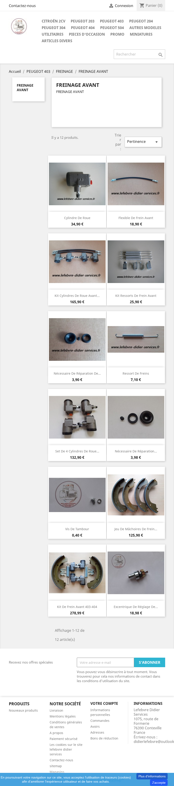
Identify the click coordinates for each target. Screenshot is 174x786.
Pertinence (143, 142)
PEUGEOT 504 (112, 27)
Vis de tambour (77, 529)
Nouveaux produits (23, 710)
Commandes (99, 720)
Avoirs (95, 726)
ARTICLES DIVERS (57, 40)
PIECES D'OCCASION (87, 34)
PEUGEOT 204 (141, 21)
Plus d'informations (152, 776)
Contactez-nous (22, 5)
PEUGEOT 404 (83, 27)
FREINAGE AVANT (25, 87)
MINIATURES (141, 34)
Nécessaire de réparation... (136, 451)
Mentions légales (63, 716)
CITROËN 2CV (53, 21)
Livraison (56, 710)
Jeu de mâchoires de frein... (135, 529)
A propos (56, 733)
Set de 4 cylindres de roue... (77, 451)
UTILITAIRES (52, 34)
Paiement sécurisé (63, 739)
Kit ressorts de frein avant (135, 295)
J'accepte (159, 782)
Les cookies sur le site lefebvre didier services (66, 749)
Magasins (57, 772)
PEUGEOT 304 (53, 27)
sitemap (56, 766)
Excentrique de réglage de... (136, 607)
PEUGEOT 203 (82, 21)
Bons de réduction (104, 738)
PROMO (117, 34)
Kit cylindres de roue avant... (77, 295)
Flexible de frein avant (135, 218)
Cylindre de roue (77, 218)
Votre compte (104, 703)
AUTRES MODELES (145, 27)
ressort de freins (136, 373)
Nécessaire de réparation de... (77, 373)
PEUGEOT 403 (112, 21)
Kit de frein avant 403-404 (77, 607)
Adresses (97, 732)
